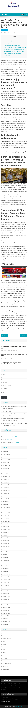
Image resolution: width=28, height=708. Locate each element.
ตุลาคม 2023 (6, 482)
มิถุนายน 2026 (6, 457)
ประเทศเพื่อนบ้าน (7, 663)
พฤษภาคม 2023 (6, 490)
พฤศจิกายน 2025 (6, 471)
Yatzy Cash (6, 43)
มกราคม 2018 (6, 524)
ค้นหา (2, 392)
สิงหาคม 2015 (6, 604)
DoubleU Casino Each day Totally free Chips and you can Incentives (24, 335)
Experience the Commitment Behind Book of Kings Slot (13, 347)
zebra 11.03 (5, 652)
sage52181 (14, 350)
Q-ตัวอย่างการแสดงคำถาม (16, 434)
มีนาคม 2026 (6, 462)
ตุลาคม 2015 (6, 599)
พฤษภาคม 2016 (6, 579)
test (4, 649)
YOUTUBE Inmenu (7, 385)
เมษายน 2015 (6, 616)
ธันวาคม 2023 (6, 479)
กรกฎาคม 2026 (6, 454)
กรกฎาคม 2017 (6, 540)
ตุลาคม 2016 (6, 565)
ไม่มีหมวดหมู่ (4, 30)
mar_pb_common (7, 638)
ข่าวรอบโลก (5, 661)
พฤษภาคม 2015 (6, 613)
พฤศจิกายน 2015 (6, 596)
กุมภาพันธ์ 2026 (6, 465)
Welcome (5, 382)
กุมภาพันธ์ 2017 (6, 554)
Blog (4, 374)
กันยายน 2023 (6, 484)
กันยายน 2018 (6, 501)
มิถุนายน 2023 (6, 487)
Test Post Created (7, 411)
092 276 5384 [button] (6, 701)
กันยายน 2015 (6, 602)
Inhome (4, 379)
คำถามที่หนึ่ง (15, 436)
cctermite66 (6, 434)
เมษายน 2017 (6, 549)
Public (4, 644)
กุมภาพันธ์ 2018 (6, 521)
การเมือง (5, 658)
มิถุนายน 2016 (6, 577)
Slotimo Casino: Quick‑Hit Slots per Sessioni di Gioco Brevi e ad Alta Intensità (13, 419)
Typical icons (7, 55)
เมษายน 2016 (6, 582)
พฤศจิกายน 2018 (6, 496)
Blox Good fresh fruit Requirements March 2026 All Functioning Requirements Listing (5, 335)
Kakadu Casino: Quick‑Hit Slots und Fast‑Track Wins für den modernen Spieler (15, 424)
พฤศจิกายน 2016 (6, 563)
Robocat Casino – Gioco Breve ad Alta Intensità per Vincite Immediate (15, 414)
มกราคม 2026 (6, 468)
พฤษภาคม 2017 (6, 546)
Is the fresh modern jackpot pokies (12, 45)
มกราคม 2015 (6, 624)
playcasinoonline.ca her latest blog (9, 66)
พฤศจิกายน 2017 (6, 529)
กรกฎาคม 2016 (6, 574)
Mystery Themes (18, 706)
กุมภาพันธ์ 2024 (6, 476)
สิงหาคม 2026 (6, 451)
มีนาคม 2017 (6, 551)
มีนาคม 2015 (6, 618)
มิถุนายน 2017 (6, 543)
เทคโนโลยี (5, 666)
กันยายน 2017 (6, 535)
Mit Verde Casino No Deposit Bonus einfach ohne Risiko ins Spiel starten (14, 407)
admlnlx (13, 32)
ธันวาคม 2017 (6, 526)
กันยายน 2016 (6, 568)
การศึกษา (5, 655)
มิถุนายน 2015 (6, 610)
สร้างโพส (5, 388)
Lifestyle (5, 635)
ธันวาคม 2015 (6, 593)
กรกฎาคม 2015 (6, 607)
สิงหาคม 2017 (6, 537)
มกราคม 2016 (6, 590)
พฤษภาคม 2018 (6, 512)
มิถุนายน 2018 (6, 510)
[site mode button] (22, 14)
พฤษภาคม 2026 (6, 459)
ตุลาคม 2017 (6, 532)
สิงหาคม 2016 (6, 571)
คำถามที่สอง (9, 439)
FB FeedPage (6, 377)
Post (4, 641)
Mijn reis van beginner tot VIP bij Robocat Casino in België (14, 355)
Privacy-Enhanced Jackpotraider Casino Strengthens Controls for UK (11, 363)
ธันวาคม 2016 (6, 560)
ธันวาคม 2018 (6, 493)
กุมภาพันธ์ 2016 (6, 588)
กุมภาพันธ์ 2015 (6, 621)
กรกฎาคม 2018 (6, 507)
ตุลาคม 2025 (6, 473)
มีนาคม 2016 (6, 585)
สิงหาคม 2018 (6, 504)
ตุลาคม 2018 (6, 498)
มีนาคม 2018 (6, 518)
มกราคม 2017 (6, 557)
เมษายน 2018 (6, 515)
